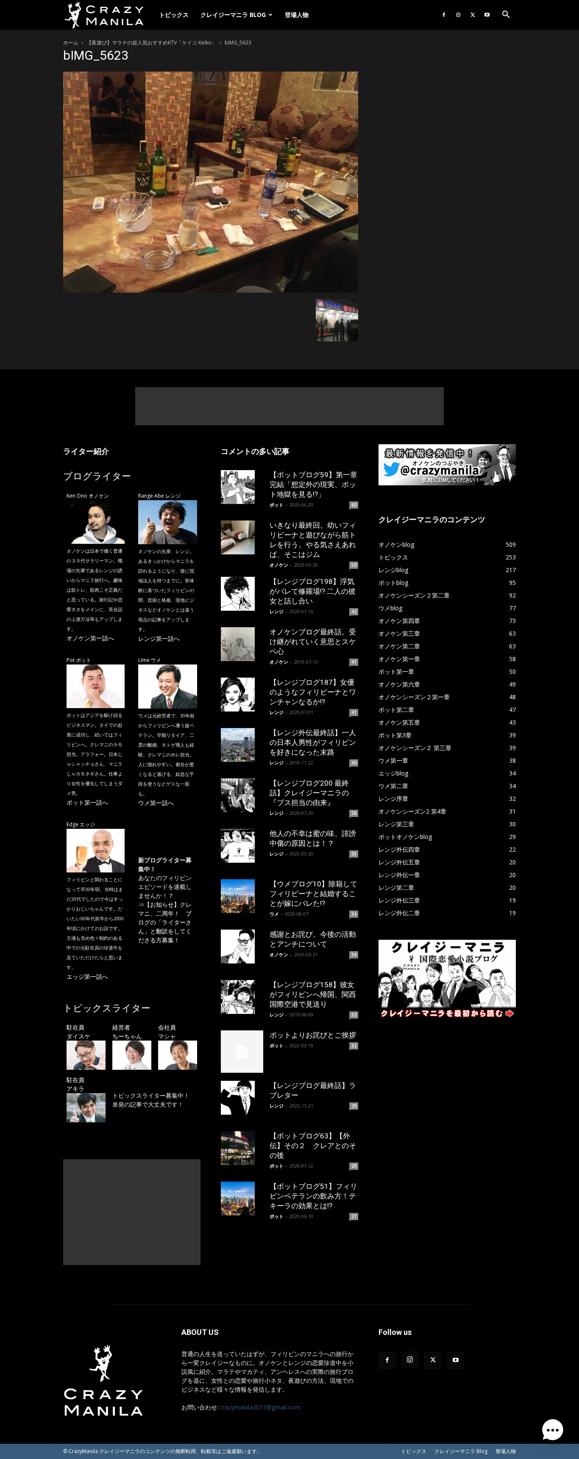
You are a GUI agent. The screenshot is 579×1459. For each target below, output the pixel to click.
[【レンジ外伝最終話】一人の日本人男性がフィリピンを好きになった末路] (242, 745)
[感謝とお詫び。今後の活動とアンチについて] (242, 946)
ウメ (274, 914)
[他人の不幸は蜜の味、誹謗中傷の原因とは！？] (242, 846)
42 (353, 612)
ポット (277, 504)
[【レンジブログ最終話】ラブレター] (242, 1098)
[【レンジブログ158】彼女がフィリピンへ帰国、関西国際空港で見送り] (242, 997)
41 (353, 662)
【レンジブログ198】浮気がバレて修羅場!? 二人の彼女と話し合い (313, 591)
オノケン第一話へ (90, 638)
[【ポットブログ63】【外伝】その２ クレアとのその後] (242, 1148)
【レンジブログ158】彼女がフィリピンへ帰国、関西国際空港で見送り (313, 994)
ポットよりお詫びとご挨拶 (313, 1035)
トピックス (174, 15)
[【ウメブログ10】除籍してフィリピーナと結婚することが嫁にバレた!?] (242, 896)
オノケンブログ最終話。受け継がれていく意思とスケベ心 (313, 642)
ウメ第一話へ (156, 803)
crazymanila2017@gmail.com (260, 1407)
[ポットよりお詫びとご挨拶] (242, 1051)
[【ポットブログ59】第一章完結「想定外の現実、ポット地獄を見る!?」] (242, 487)
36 (353, 813)
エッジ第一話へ (87, 976)
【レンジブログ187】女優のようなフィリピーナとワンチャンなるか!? (313, 692)
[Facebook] (443, 15)
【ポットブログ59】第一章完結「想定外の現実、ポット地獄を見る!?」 (313, 484)
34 (353, 914)
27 (353, 1216)
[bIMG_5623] (210, 290)
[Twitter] (472, 15)
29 (353, 1106)
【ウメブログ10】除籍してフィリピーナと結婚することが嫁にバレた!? (313, 894)
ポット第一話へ (87, 802)
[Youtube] (487, 15)
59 (353, 565)
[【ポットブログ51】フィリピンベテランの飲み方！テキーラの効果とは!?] (242, 1198)
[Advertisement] (289, 406)
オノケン (279, 565)
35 (353, 854)
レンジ (277, 611)
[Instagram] (458, 15)
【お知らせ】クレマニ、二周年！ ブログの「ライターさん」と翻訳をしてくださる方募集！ (165, 922)
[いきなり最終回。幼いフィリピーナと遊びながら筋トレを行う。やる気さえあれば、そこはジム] (242, 537)
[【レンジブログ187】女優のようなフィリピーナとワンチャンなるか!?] (242, 695)
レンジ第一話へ (159, 638)
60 (353, 505)
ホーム (70, 42)
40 (353, 763)
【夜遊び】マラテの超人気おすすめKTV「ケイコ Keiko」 (151, 42)
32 (353, 1015)
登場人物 (297, 15)
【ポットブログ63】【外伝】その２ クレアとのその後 (313, 1146)
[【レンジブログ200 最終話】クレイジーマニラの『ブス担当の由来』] (242, 795)
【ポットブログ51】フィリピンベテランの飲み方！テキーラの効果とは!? (313, 1196)
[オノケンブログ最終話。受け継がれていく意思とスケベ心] (242, 644)
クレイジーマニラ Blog (233, 15)
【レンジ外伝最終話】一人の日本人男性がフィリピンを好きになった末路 (313, 742)
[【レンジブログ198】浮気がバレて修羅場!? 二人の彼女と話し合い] (242, 594)
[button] (505, 15)
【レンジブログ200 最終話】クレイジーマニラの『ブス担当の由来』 (309, 793)
